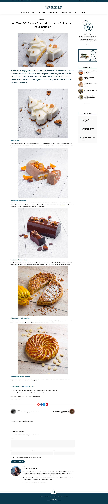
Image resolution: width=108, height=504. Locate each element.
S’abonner (83, 12)
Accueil (23, 12)
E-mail (33, 451)
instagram (90, 1)
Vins (70, 12)
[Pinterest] (47, 404)
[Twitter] (44, 404)
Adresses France (63, 12)
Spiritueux (76, 12)
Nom (12, 451)
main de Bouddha (25, 323)
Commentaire (13, 439)
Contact (17, 1)
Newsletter (23, 1)
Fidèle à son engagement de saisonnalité (28, 70)
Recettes (44, 12)
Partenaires (29, 1)
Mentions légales (48, 496)
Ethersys (55, 499)
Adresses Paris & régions (53, 12)
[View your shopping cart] (96, 1)
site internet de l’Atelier (21, 397)
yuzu (61, 143)
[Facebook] (41, 404)
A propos (12, 1)
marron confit (63, 205)
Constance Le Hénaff (30, 469)
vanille (34, 205)
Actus (27, 12)
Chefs (33, 12)
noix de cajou (17, 265)
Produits (38, 12)
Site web (55, 451)
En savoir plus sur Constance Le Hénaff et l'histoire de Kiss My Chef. (34, 482)
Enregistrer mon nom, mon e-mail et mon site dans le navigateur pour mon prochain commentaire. (26, 457)
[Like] (38, 404)
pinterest (93, 1)
